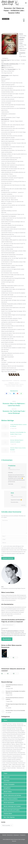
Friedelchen (11, 465)
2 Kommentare (23, 380)
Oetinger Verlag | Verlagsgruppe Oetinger (12, 384)
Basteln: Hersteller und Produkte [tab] (12, 810)
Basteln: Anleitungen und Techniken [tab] (12, 806)
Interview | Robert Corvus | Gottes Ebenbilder (18, 448)
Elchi (12, 493)
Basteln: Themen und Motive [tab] (11, 799)
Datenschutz (10, 835)
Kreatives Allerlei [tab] (8, 813)
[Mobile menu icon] (26, 3)
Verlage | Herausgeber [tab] (9, 784)
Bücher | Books (6, 18)
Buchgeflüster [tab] (7, 788)
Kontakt (4, 835)
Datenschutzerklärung (12, 630)
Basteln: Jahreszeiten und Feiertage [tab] (12, 795)
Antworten (23, 487)
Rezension (21, 384)
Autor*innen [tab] (6, 780)
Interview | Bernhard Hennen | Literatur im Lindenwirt (16, 441)
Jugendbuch (17, 382)
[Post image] (5, 426)
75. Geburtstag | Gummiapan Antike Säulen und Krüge (16, 705)
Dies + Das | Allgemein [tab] (9, 817)
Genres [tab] (5, 720)
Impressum (16, 835)
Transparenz (22, 835)
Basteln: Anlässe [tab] (8, 791)
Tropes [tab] (5, 773)
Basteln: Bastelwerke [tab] (9, 802)
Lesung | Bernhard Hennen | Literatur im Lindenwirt (18, 425)
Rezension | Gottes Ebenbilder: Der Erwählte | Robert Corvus (18, 433)
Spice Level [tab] (6, 777)
